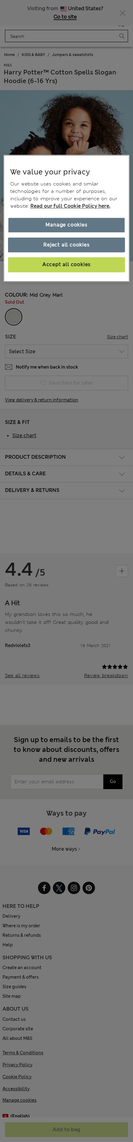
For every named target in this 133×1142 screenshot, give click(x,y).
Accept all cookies (66, 265)
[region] (66, 218)
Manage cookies (66, 225)
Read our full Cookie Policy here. (70, 206)
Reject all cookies (66, 245)
